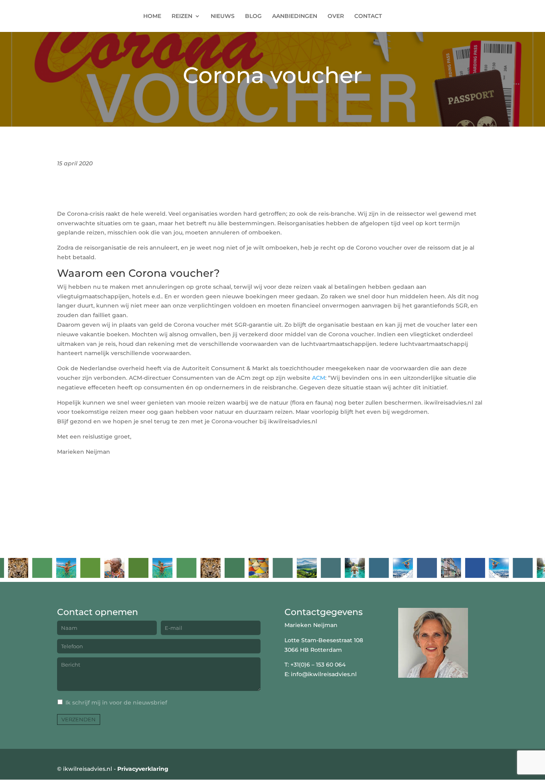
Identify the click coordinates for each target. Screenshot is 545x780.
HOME (152, 16)
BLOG (253, 16)
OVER (336, 16)
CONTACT (368, 16)
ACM (318, 377)
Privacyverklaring (142, 768)
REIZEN (182, 16)
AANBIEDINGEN (294, 16)
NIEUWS (223, 16)
